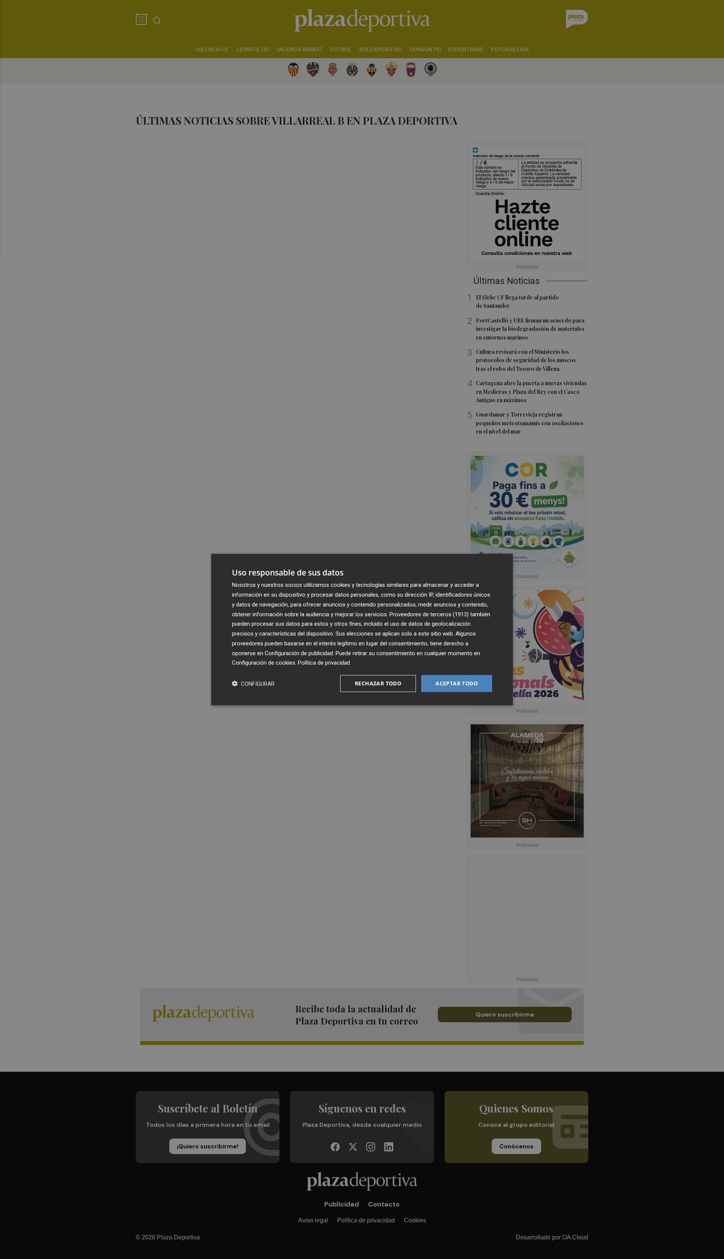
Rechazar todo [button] (378, 683)
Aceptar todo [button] (457, 683)
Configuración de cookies (263, 662)
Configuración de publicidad (299, 653)
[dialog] (362, 629)
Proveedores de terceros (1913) (429, 614)
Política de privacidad (324, 662)
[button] (253, 683)
